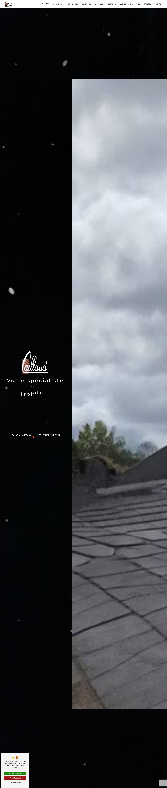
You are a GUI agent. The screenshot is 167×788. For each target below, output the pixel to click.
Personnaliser (15, 782)
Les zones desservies (130, 4)
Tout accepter (15, 773)
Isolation (111, 4)
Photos (147, 4)
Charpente (73, 4)
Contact (159, 4)
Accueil (45, 4)
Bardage (99, 4)
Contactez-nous (51, 434)
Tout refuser (16, 778)
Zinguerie (86, 4)
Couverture (58, 4)
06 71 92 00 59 (23, 434)
